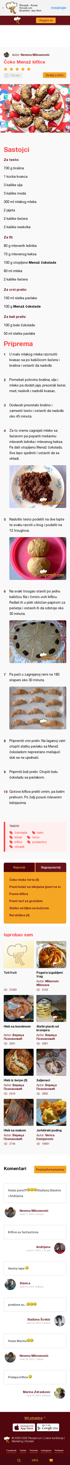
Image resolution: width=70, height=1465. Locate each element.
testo (36, 837)
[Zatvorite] (3, 8)
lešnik (18, 837)
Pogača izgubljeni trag (51, 966)
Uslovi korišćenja (53, 1438)
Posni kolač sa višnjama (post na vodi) (35, 886)
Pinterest (59, 1450)
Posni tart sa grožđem (26, 901)
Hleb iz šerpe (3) (19, 1072)
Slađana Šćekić (38, 1319)
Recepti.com (7, 1439)
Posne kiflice (18, 894)
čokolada (21, 832)
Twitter (23, 1450)
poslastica (39, 842)
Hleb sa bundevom (19, 1020)
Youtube (33, 1450)
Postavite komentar (50, 1169)
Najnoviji (19, 867)
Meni (35, 1460)
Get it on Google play (48, 1427)
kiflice (18, 842)
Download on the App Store (24, 1427)
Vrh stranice (33, 1418)
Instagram (46, 1450)
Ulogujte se (46, 20)
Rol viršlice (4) (19, 915)
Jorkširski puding (51, 1122)
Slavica (25, 1283)
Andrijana (43, 1247)
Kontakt (29, 1441)
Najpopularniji (51, 867)
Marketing (17, 1441)
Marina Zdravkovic (36, 1392)
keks (40, 832)
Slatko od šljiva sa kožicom (29, 908)
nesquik (20, 846)
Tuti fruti (19, 966)
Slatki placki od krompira (51, 1020)
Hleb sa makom (19, 1122)
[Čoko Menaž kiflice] (37, 486)
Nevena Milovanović (35, 54)
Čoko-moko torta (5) (24, 879)
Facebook (11, 1450)
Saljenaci (51, 1072)
